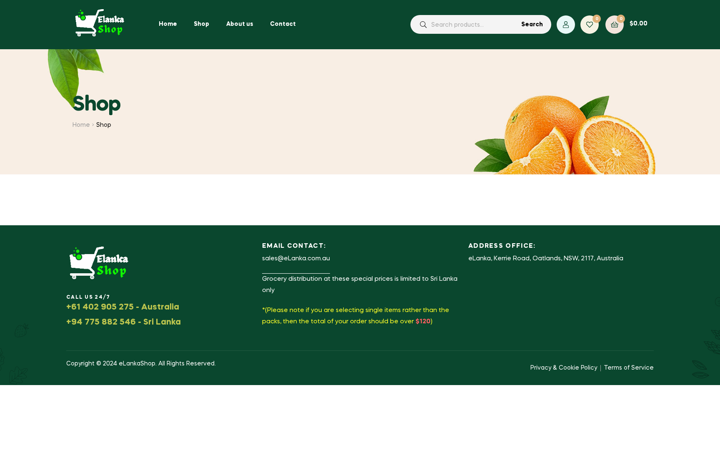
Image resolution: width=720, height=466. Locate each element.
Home (81, 125)
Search (532, 25)
